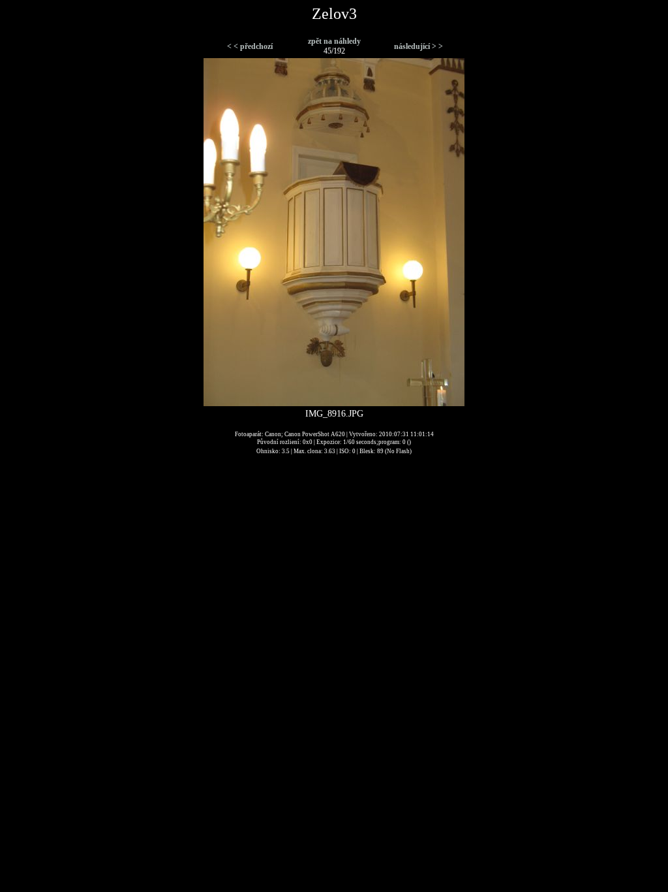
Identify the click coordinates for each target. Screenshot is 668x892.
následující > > (418, 46)
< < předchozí (250, 46)
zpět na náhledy (334, 41)
